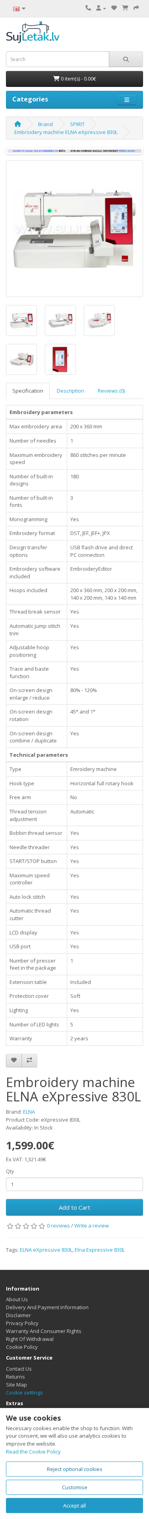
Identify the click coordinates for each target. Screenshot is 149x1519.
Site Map (16, 1384)
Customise (74, 1487)
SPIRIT (77, 124)
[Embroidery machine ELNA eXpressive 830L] (74, 228)
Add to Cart (74, 1207)
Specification (27, 390)
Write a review (91, 1225)
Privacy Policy (22, 1323)
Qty (10, 1171)
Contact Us (19, 1368)
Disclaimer (18, 1315)
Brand (45, 124)
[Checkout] (136, 8)
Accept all (74, 1505)
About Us (17, 1299)
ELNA (29, 1111)
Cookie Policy (22, 1346)
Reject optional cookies (75, 1469)
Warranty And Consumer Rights (43, 1331)
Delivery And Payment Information (47, 1307)
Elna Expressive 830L (100, 1249)
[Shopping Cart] (125, 8)
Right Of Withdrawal (30, 1339)
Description (70, 390)
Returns (15, 1376)
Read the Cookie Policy (33, 1451)
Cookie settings (24, 1392)
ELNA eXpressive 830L (46, 1249)
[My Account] (101, 8)
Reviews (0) (111, 390)
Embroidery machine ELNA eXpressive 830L (66, 132)
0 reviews (58, 1225)
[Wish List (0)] (114, 8)
